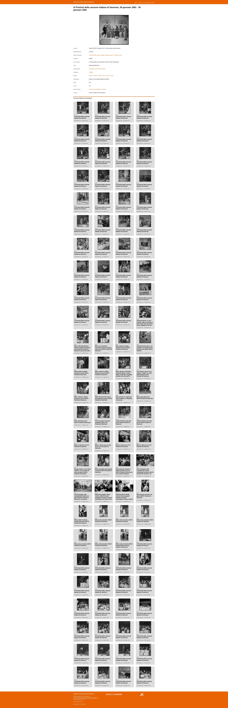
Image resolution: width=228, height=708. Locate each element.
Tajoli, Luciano (110, 75)
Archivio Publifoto (146, 2)
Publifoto (91, 72)
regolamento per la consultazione (79, 704)
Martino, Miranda (93, 75)
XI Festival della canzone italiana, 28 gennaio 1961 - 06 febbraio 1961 (105, 55)
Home (135, 2)
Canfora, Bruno (101, 75)
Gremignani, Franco (93, 68)
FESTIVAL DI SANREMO (95, 89)
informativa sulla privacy (77, 701)
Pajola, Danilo (102, 68)
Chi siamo (140, 2)
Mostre (152, 2)
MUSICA (104, 89)
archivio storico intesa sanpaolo (83, 2)
